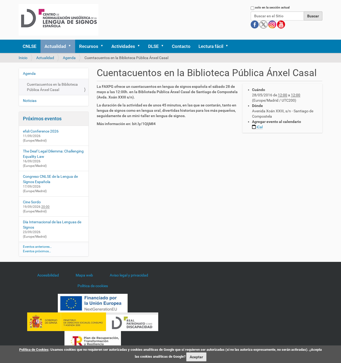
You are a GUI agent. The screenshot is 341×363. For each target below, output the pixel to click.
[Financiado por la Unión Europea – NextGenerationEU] (93, 303)
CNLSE (29, 46)
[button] (71, 46)
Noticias (29, 100)
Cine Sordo (32, 202)
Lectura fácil (210, 46)
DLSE (153, 46)
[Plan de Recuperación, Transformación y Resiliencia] (92, 340)
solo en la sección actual (272, 7)
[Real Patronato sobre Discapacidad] (132, 321)
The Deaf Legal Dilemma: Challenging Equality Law (53, 154)
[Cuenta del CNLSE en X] (263, 24)
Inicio (23, 58)
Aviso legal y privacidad (129, 275)
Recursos (88, 46)
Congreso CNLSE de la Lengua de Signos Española (50, 179)
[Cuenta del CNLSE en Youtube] (281, 24)
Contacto (181, 46)
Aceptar (196, 357)
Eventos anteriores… (37, 247)
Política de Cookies (33, 350)
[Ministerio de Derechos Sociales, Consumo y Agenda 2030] (66, 321)
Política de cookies (93, 286)
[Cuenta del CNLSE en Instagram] (272, 24)
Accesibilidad (48, 275)
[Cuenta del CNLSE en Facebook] (255, 24)
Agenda (69, 58)
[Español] (58, 20)
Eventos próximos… (37, 251)
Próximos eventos (42, 118)
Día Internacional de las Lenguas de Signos (52, 224)
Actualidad (55, 46)
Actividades (123, 46)
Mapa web (84, 275)
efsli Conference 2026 (41, 131)
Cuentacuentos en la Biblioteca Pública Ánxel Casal (52, 87)
